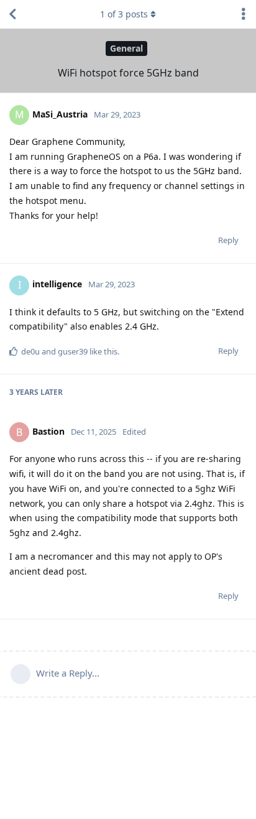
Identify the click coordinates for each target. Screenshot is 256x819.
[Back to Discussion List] (12, 14)
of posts (124, 14)
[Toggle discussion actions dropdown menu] (243, 14)
